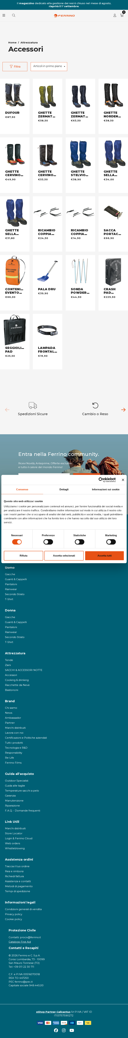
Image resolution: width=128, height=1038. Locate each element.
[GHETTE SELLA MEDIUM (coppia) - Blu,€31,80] (14, 212)
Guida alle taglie (15, 785)
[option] (33, 409)
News (8, 712)
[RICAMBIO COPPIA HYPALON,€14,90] (80, 212)
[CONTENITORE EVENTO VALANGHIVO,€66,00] (14, 271)
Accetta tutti (105, 555)
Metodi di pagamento (19, 886)
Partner (10, 722)
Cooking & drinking (17, 680)
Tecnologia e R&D (16, 747)
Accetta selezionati (64, 555)
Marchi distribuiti (15, 727)
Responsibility (13, 752)
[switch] (48, 542)
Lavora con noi (14, 732)
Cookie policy (13, 919)
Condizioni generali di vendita (23, 909)
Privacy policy (13, 914)
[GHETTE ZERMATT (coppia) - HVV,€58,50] (47, 95)
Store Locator (13, 833)
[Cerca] (13, 15)
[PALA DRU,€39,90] (47, 271)
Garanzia (10, 795)
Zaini (8, 665)
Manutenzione (14, 800)
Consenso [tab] (22, 489)
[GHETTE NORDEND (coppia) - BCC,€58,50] (113, 95)
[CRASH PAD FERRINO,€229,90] (113, 271)
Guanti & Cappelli (16, 579)
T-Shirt (9, 599)
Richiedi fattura (14, 876)
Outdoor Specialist (16, 780)
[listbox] (49, 66)
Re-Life (9, 757)
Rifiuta (23, 555)
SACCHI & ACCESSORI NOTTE (23, 670)
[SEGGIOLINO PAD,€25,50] (14, 330)
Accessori (11, 675)
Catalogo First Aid (20, 941)
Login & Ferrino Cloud (18, 838)
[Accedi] (115, 15)
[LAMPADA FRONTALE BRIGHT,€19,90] (47, 330)
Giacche (10, 574)
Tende (9, 660)
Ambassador (13, 717)
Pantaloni (11, 584)
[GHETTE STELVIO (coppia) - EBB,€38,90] (80, 154)
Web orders (12, 843)
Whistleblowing (15, 848)
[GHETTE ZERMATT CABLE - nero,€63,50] (80, 95)
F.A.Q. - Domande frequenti (22, 810)
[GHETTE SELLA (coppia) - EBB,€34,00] (113, 154)
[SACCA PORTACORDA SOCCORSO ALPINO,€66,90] (113, 212)
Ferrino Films (13, 762)
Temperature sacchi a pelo (22, 790)
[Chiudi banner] (123, 480)
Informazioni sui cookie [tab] (106, 489)
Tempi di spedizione (17, 891)
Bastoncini (11, 690)
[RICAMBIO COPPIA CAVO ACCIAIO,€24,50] (47, 212)
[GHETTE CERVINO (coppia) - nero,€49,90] (14, 154)
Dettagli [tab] (64, 489)
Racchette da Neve (17, 685)
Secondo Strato (14, 594)
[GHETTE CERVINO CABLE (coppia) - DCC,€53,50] (47, 154)
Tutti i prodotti (14, 742)
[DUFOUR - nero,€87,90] (14, 95)
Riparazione (12, 805)
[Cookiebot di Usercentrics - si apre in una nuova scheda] (101, 479)
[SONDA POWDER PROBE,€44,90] (80, 271)
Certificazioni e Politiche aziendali (26, 737)
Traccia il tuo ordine (17, 866)
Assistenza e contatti (18, 881)
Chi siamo (11, 707)
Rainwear (11, 589)
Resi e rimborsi (14, 871)
